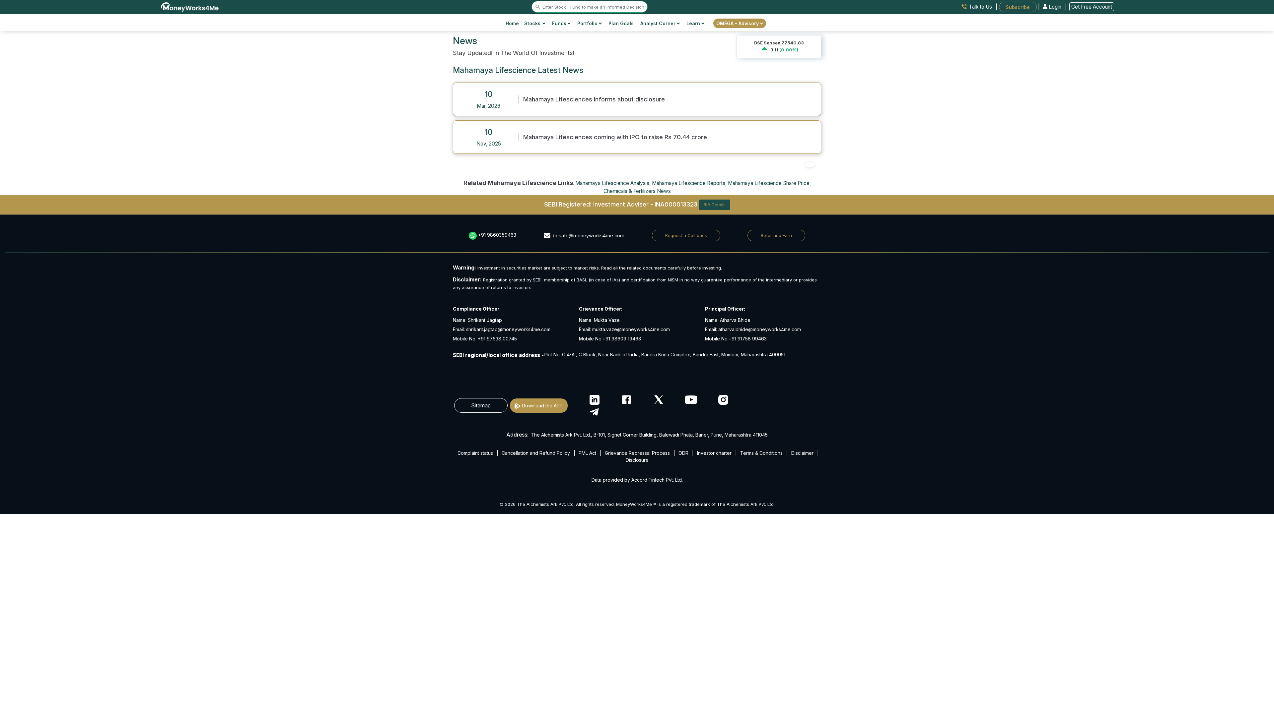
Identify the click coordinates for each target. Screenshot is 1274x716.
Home (512, 23)
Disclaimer (802, 453)
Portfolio (588, 23)
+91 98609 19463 (621, 338)
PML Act (587, 453)
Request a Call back (686, 235)
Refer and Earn (776, 235)
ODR (683, 453)
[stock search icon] (537, 7)
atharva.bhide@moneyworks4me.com (759, 329)
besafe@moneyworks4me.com (588, 235)
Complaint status (475, 453)
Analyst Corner (658, 23)
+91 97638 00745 (496, 338)
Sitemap (481, 405)
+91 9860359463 (497, 235)
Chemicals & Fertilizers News (637, 191)
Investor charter (714, 453)
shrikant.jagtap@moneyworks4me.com (508, 329)
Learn (693, 23)
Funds (560, 23)
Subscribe (1018, 7)
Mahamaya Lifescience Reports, (689, 183)
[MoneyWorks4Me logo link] (190, 6)
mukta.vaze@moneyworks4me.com (631, 329)
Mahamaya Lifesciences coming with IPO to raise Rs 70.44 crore (615, 137)
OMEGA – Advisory (738, 23)
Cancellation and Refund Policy (536, 453)
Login (1055, 7)
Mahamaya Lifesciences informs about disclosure (594, 99)
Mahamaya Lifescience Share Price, (769, 183)
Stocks (532, 23)
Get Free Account (1091, 7)
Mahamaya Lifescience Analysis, (613, 183)
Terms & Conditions (761, 453)
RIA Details (715, 204)
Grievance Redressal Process (637, 453)
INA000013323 (676, 204)
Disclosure (637, 460)
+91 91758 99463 (748, 338)
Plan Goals (621, 23)
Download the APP (542, 405)
